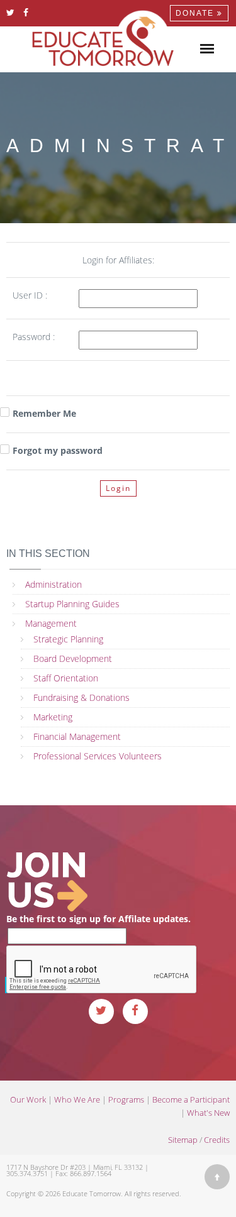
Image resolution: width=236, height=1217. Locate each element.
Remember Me (44, 413)
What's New (208, 1112)
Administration (53, 584)
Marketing (52, 717)
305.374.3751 (27, 1173)
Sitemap (183, 1139)
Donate (196, 13)
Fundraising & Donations (81, 697)
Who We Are (77, 1099)
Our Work (28, 1099)
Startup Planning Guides (72, 604)
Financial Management (77, 736)
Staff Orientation (65, 678)
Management (51, 623)
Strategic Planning (68, 639)
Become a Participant (191, 1099)
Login (118, 488)
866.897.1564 (90, 1173)
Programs (126, 1099)
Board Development (72, 658)
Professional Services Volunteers (97, 756)
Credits (217, 1139)
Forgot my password (58, 450)
